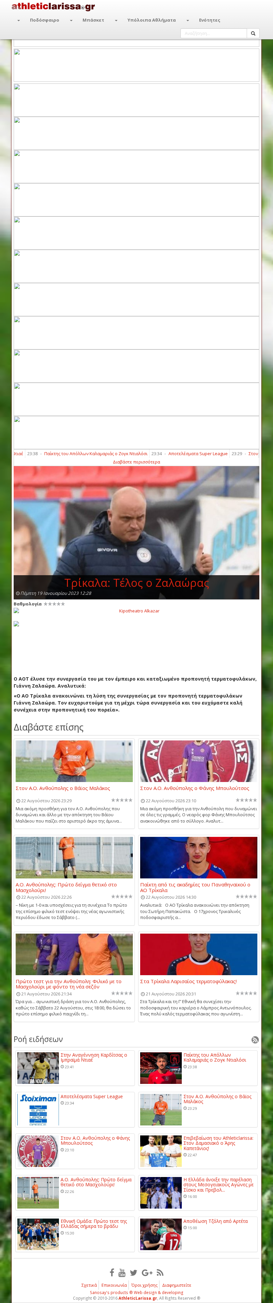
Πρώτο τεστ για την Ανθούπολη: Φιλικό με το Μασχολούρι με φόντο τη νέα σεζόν (69, 983)
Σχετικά (89, 1285)
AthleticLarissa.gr (138, 1298)
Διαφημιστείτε (176, 1285)
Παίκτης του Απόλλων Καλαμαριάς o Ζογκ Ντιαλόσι (75, 453)
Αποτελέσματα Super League (177, 453)
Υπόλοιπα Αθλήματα (152, 20)
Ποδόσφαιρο (44, 20)
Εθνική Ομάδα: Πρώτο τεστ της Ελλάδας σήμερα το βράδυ (94, 1224)
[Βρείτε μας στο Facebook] (112, 1272)
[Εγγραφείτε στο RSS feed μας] (160, 1272)
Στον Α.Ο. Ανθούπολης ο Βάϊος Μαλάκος (63, 788)
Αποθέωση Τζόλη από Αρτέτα (215, 1221)
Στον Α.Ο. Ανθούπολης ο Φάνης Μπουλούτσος (194, 788)
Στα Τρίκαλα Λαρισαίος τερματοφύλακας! (188, 981)
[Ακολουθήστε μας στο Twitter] (133, 1272)
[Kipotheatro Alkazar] (136, 610)
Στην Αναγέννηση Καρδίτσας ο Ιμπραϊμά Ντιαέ (94, 1057)
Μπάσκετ (93, 20)
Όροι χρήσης (144, 1285)
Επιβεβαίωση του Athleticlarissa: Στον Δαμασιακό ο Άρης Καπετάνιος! (218, 1143)
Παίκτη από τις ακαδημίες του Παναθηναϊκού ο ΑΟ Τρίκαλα (195, 887)
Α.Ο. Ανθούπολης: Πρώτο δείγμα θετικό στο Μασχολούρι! (66, 887)
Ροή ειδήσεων (38, 1039)
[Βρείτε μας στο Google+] (147, 1272)
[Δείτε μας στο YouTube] (122, 1272)
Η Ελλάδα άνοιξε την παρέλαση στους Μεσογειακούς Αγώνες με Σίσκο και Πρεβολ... (218, 1184)
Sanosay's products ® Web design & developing (136, 1292)
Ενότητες (209, 20)
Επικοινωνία (114, 1285)
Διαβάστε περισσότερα (136, 462)
